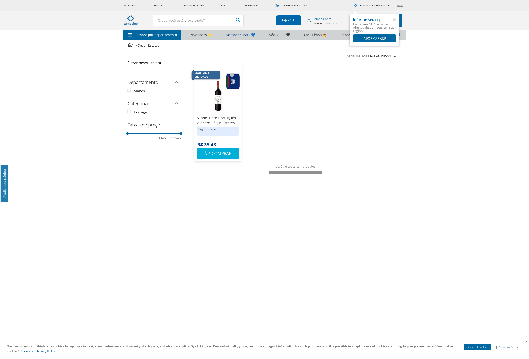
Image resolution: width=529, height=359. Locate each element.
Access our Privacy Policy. (38, 351)
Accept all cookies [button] (478, 347)
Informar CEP (374, 38)
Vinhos (139, 91)
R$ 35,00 (160, 137)
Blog (223, 5)
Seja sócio (289, 20)
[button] (507, 347)
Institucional (130, 5)
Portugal (141, 112)
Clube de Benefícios (193, 5)
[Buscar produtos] (238, 20)
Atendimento (250, 5)
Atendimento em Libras (294, 5)
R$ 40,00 (174, 137)
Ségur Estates (148, 45)
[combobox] (198, 20)
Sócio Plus (159, 5)
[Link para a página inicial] (130, 45)
